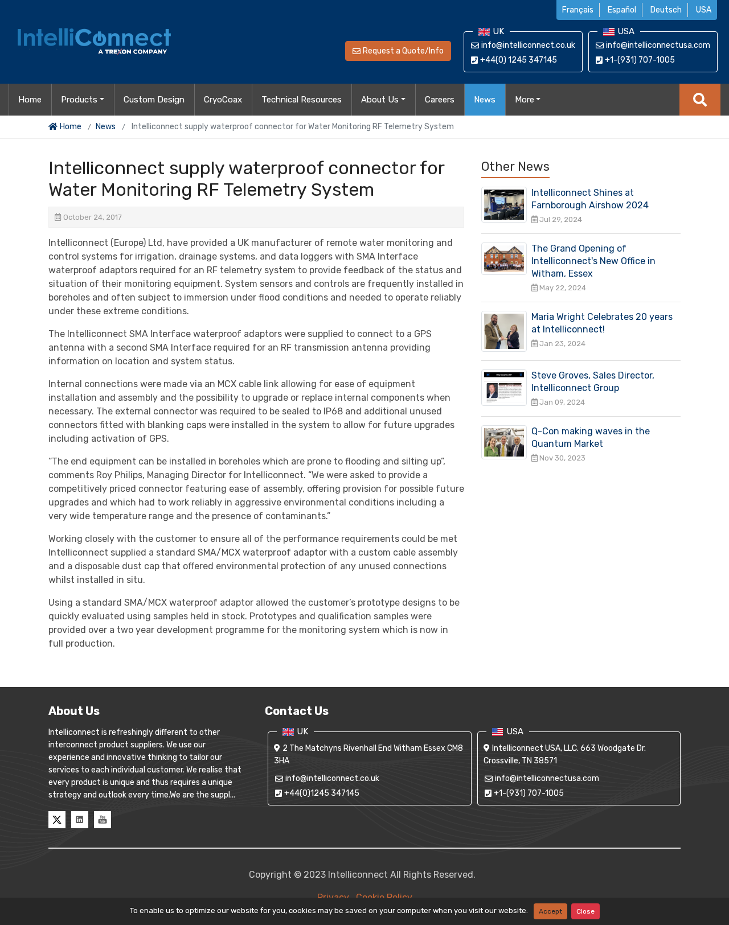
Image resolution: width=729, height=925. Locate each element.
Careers (439, 99)
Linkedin (79, 819)
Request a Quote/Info (403, 51)
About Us (380, 99)
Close (585, 911)
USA (703, 10)
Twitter (56, 819)
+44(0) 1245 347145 (518, 60)
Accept (550, 911)
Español (622, 10)
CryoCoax (223, 99)
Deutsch (666, 10)
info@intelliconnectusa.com (658, 45)
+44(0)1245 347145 (321, 793)
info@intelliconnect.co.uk (528, 45)
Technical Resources (301, 99)
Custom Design (154, 99)
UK (498, 31)
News (484, 99)
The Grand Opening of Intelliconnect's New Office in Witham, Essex (593, 261)
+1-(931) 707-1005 (640, 60)
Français (577, 10)
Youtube (102, 819)
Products (79, 99)
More (524, 99)
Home (30, 99)
